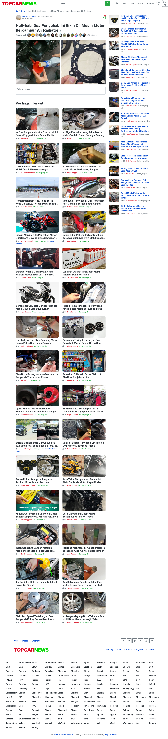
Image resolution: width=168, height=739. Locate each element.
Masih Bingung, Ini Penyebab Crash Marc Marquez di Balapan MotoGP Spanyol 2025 (135, 144)
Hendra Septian (131, 121)
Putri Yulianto (130, 188)
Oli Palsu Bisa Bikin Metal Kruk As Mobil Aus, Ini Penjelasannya (35, 168)
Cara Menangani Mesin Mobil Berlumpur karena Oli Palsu (78, 515)
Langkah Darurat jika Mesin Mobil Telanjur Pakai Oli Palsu (81, 273)
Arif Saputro (130, 174)
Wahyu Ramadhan (28, 138)
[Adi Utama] (29, 35)
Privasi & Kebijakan (134, 649)
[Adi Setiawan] (45, 35)
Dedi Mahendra (131, 106)
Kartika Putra (72, 241)
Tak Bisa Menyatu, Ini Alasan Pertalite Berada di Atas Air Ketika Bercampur (83, 549)
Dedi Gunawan (26, 622)
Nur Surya (25, 380)
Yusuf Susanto (73, 520)
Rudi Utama (130, 77)
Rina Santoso (131, 23)
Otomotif (36, 641)
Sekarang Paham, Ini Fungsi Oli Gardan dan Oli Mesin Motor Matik (135, 85)
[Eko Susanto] (61, 35)
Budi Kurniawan (27, 346)
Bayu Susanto (72, 485)
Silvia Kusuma (131, 161)
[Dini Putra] (84, 35)
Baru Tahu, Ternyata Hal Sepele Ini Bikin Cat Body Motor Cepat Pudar (81, 481)
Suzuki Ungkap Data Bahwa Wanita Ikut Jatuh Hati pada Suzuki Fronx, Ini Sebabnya (36, 445)
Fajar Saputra (26, 312)
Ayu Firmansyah (27, 241)
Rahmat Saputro (132, 90)
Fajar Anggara (73, 173)
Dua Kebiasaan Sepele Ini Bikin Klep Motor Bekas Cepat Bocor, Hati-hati (82, 584)
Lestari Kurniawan (28, 485)
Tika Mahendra (73, 588)
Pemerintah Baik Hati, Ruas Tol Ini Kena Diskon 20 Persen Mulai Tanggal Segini (37, 203)
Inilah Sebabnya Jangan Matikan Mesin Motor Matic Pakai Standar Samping (34, 550)
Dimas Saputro (131, 149)
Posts (25, 641)
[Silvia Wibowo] (53, 35)
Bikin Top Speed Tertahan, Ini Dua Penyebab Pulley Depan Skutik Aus (35, 618)
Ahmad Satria (26, 278)
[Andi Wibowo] (65, 35)
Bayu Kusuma (72, 415)
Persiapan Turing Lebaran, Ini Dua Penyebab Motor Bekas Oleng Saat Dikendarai (81, 343)
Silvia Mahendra (27, 415)
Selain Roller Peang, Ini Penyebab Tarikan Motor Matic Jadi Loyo (34, 481)
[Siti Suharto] (80, 35)
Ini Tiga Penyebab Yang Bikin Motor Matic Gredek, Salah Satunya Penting (83, 134)
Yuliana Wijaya (26, 588)
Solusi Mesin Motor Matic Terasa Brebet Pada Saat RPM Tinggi (135, 195)
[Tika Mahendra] (37, 35)
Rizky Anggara (26, 520)
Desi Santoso (131, 36)
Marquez (50, 241)
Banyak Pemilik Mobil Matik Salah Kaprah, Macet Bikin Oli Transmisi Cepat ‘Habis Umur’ (34, 274)
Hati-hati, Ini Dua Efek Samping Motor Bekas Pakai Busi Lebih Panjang (37, 342)
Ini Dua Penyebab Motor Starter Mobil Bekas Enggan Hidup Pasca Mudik (37, 134)
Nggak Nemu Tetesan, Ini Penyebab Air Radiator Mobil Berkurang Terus (82, 307)
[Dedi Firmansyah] (49, 35)
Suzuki (48, 449)
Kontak (151, 649)
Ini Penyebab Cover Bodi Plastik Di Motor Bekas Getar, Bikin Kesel (134, 44)
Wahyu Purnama (29, 16)
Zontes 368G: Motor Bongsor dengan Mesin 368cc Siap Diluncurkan (37, 307)
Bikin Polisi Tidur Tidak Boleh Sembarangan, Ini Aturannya (134, 157)
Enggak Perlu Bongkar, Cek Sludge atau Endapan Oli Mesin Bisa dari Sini (135, 182)
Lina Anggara (72, 346)
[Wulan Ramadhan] (41, 35)
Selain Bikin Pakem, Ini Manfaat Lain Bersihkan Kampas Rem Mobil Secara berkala (83, 238)
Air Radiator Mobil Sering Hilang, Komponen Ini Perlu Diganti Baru (133, 208)
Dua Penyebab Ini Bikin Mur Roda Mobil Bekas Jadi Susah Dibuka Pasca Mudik (134, 31)
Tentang (109, 649)
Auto (16, 641)
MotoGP (19, 243)
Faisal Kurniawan (132, 49)
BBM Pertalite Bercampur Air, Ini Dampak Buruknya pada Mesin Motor (83, 410)
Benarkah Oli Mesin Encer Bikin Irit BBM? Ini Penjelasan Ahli (81, 376)
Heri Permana (26, 554)
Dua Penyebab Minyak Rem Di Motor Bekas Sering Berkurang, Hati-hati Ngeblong (135, 128)
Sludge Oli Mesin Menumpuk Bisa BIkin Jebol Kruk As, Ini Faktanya (134, 59)
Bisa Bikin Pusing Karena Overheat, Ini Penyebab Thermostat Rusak (37, 376)
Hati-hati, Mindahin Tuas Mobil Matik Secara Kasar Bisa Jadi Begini (135, 115)
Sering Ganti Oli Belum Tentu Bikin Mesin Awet (134, 169)
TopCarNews (111, 734)
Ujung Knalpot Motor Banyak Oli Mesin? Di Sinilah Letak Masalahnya (36, 410)
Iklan (119, 649)
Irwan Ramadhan (132, 134)
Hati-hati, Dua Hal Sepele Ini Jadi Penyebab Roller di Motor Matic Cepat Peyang (135, 18)
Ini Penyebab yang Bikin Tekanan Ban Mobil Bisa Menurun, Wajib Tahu (83, 618)
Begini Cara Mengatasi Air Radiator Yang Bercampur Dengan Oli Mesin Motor (133, 100)
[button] (125, 3)
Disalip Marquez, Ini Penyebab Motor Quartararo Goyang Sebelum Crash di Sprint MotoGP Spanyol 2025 (37, 238)
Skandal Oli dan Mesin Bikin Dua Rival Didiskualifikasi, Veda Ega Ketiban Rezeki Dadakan (135, 72)
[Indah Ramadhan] (73, 35)
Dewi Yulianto (131, 213)
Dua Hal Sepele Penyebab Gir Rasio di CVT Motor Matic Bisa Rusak (83, 444)
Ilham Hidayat (26, 449)
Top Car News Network (64, 734)
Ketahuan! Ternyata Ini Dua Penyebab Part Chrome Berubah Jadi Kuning (83, 202)
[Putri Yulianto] (69, 35)
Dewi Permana (26, 207)
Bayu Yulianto (72, 138)
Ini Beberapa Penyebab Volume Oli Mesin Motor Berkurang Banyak (81, 168)
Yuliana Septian (131, 201)
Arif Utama (71, 554)
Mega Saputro (73, 380)
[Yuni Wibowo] (33, 35)
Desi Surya (71, 312)
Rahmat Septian (131, 65)
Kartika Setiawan (74, 449)
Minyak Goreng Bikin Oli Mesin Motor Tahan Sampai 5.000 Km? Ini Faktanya (37, 515)
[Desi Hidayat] (76, 35)
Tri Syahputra (72, 278)
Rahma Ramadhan (28, 173)
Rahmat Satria (73, 207)
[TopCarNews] (17, 11)
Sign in (158, 3)
